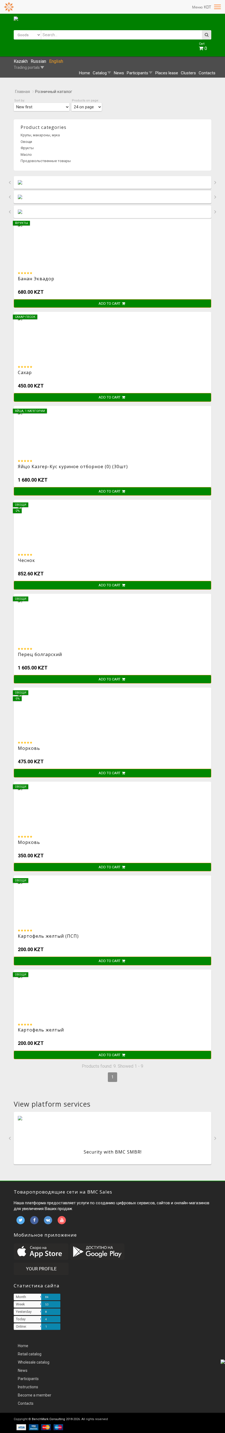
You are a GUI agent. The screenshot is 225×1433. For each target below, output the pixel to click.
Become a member (34, 1395)
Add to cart (109, 303)
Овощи (26, 142)
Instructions (28, 1387)
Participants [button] (137, 72)
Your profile (41, 1268)
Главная (22, 91)
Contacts (207, 72)
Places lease (166, 72)
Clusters (188, 72)
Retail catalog (29, 1354)
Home (84, 72)
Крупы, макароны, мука (40, 135)
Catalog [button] (100, 72)
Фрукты (27, 148)
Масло (26, 154)
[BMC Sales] (9, 7)
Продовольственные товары (46, 161)
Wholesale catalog (33, 1362)
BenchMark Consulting (48, 1419)
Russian (38, 61)
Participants (28, 1379)
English (56, 61)
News (119, 72)
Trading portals (27, 67)
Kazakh (21, 61)
